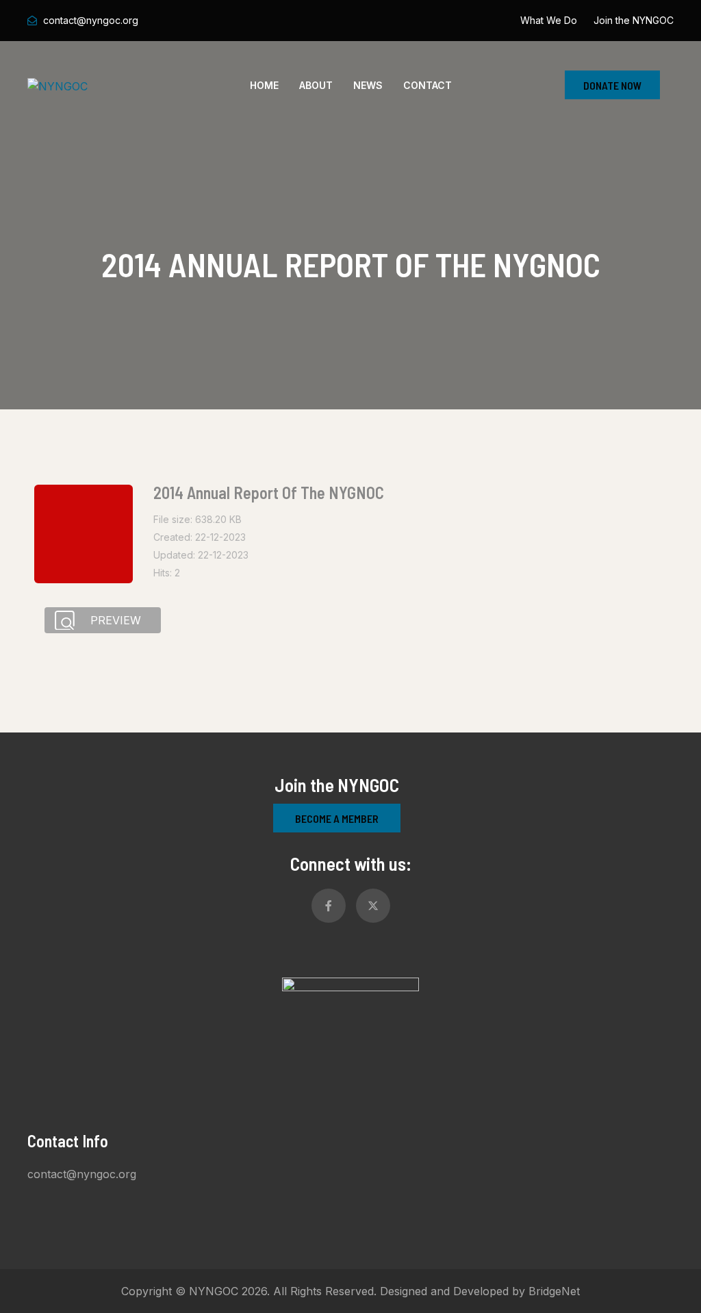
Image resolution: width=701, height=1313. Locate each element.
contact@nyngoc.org (90, 20)
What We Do (548, 20)
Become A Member (337, 818)
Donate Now (612, 85)
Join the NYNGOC (634, 20)
